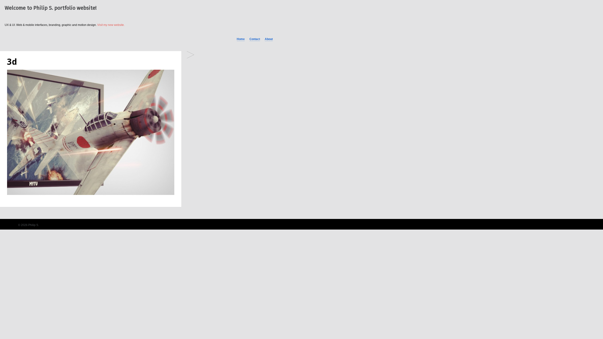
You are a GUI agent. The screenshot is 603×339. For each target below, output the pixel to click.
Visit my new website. (111, 25)
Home (241, 39)
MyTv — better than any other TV (190, 55)
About (269, 39)
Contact (254, 39)
